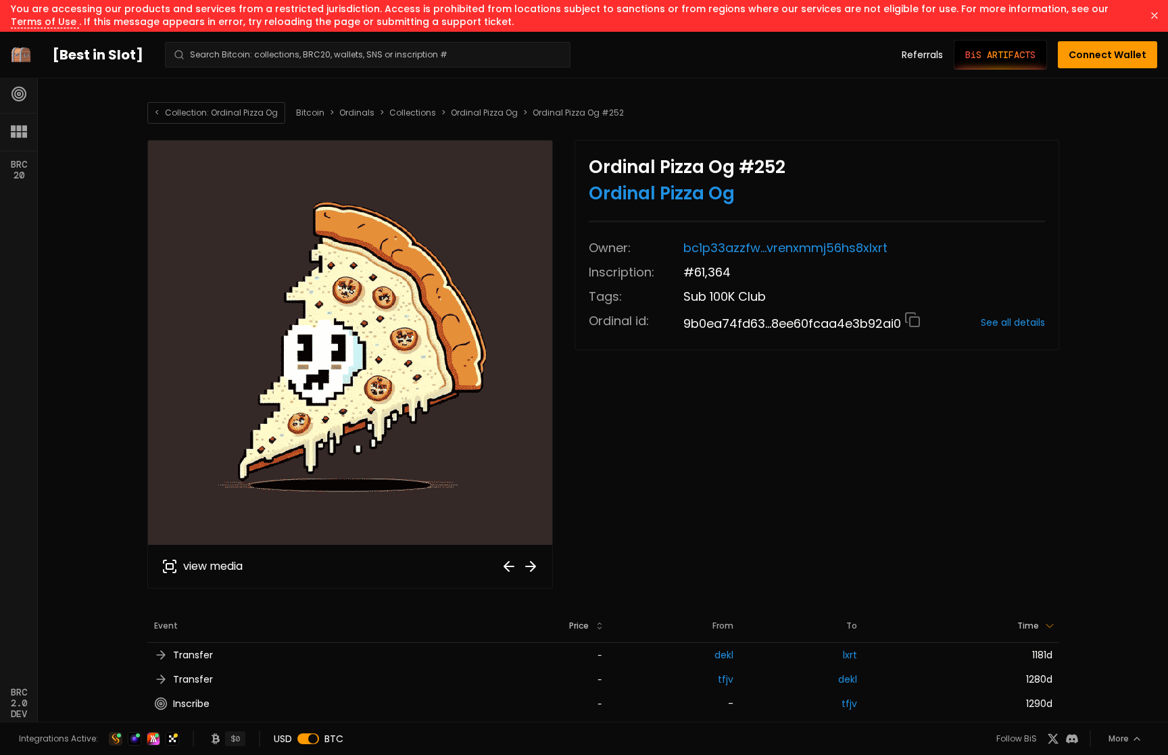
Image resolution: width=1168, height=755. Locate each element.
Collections (412, 112)
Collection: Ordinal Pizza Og (216, 112)
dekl (723, 655)
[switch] (308, 738)
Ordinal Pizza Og (484, 112)
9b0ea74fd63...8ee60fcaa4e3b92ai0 (793, 323)
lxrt (850, 655)
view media (213, 566)
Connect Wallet (1107, 55)
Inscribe (191, 703)
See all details (1013, 322)
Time (1028, 625)
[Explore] (19, 94)
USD (283, 739)
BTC (333, 739)
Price (579, 625)
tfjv (725, 679)
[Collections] (19, 132)
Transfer (193, 655)
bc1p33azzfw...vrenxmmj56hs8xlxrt (785, 247)
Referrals (922, 55)
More (1119, 738)
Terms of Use (45, 21)
